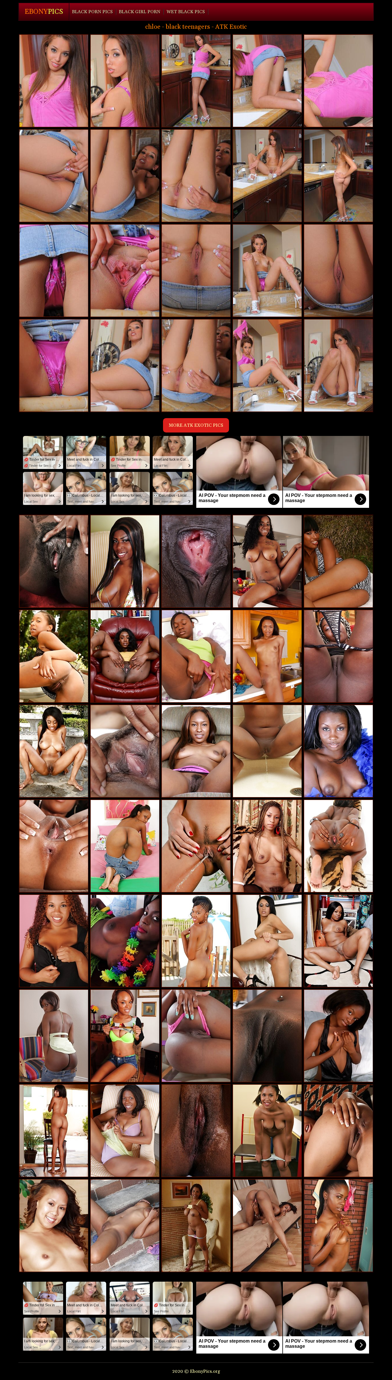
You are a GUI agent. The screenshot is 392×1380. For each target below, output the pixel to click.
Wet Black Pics (185, 12)
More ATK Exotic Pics (196, 425)
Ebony (44, 11)
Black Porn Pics (92, 12)
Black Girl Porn (139, 12)
